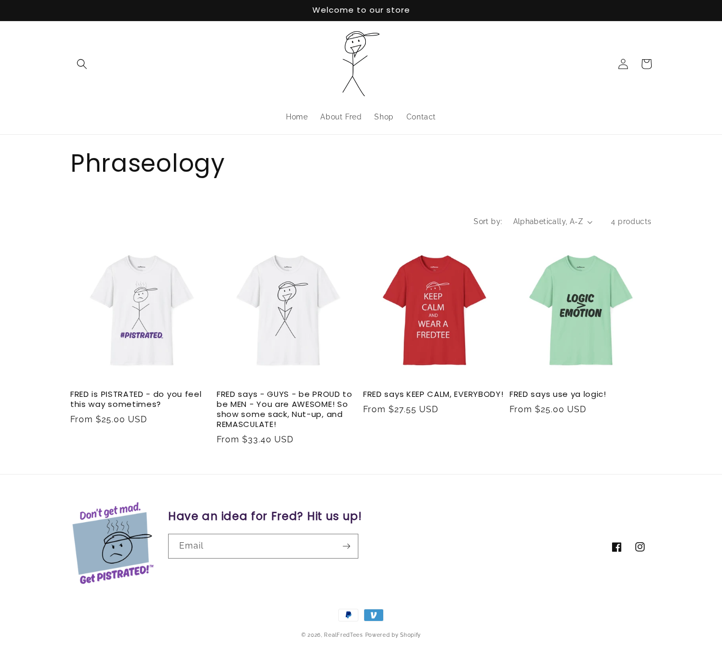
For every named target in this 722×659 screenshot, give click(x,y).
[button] (82, 64)
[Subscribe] (346, 546)
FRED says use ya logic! (558, 394)
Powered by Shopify (393, 635)
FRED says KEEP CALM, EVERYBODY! (433, 394)
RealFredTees (343, 635)
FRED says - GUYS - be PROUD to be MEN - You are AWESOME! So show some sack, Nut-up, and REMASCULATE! (285, 409)
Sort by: (488, 221)
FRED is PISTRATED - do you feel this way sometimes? (135, 399)
